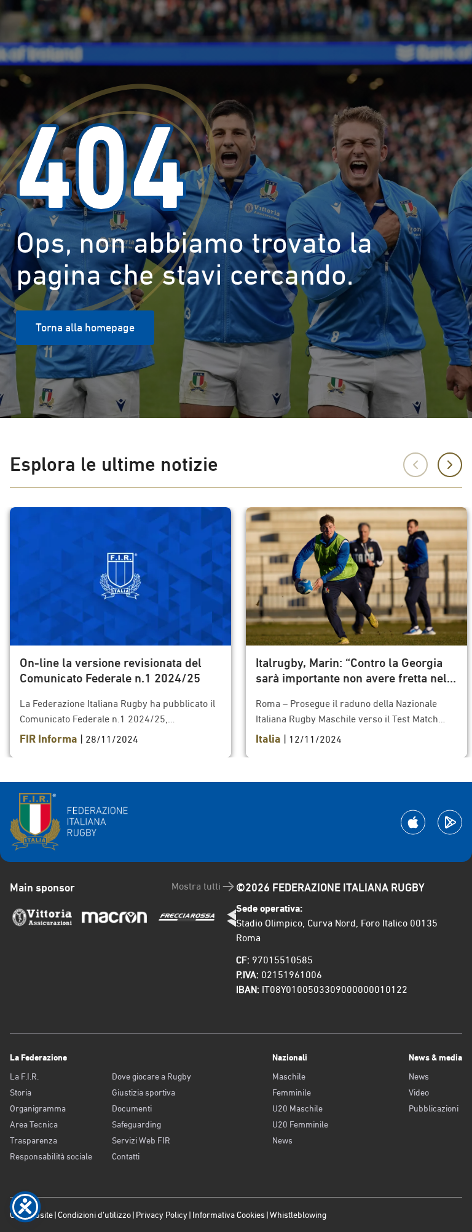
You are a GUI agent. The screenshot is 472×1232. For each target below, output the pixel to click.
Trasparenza (33, 1140)
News (282, 1140)
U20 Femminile (300, 1124)
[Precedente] (415, 464)
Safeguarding (136, 1124)
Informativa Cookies (228, 1215)
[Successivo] (450, 464)
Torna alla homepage (85, 327)
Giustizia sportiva (143, 1092)
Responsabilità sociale (51, 1156)
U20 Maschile (297, 1108)
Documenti (132, 1108)
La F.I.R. (24, 1076)
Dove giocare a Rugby (151, 1076)
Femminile (291, 1092)
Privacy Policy (161, 1215)
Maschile (288, 1076)
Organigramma (38, 1108)
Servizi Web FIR (141, 1140)
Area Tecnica (34, 1124)
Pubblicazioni (433, 1108)
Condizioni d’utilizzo (94, 1215)
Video (419, 1092)
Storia (20, 1092)
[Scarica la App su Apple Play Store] (413, 822)
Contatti (126, 1156)
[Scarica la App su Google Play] (450, 822)
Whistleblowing (298, 1215)
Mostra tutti (196, 886)
